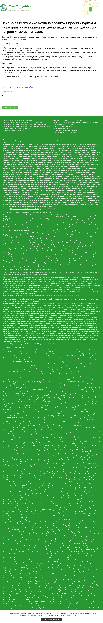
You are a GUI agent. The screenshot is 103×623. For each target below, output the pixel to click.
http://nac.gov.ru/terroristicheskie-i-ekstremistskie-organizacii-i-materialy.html (36, 296)
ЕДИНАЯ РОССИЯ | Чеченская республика (18, 87)
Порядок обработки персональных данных (17, 120)
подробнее (55, 613)
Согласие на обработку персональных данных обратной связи (24, 124)
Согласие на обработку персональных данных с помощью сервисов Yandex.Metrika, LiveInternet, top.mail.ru (26, 127)
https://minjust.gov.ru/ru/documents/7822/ (24, 344)
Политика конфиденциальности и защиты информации (22, 122)
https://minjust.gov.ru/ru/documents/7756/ (24, 209)
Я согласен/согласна (51, 619)
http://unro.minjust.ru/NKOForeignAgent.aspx (25, 269)
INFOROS (71, 132)
